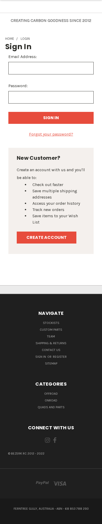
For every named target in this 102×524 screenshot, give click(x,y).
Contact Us (51, 350)
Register (60, 357)
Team (51, 336)
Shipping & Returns (51, 343)
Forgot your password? (51, 134)
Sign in (41, 357)
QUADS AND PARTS (51, 407)
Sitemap (51, 363)
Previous (8, 519)
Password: (18, 85)
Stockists (51, 323)
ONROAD (51, 400)
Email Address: (22, 56)
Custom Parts (51, 329)
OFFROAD (51, 393)
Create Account (46, 237)
